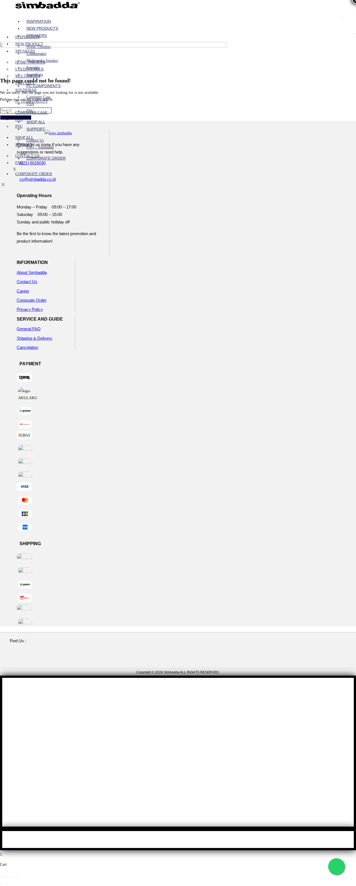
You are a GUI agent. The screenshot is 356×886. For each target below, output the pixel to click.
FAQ (19, 163)
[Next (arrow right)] (7, 883)
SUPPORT (35, 129)
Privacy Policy (30, 309)
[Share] (12, 876)
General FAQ (29, 328)
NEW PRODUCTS (42, 28)
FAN (30, 104)
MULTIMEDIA (27, 76)
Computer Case (38, 97)
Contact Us (27, 281)
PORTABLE (25, 83)
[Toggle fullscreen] (7, 876)
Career (23, 291)
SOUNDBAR (25, 90)
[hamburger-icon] (343, 18)
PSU (19, 126)
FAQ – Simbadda (40, 147)
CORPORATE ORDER (46, 158)
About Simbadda (32, 272)
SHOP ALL (35, 122)
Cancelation (27, 347)
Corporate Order (31, 300)
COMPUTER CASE (31, 112)
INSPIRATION (38, 21)
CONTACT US (27, 156)
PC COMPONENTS (43, 86)
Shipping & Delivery (34, 338)
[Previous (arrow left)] (2, 883)
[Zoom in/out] (2, 876)
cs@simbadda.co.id (37, 179)
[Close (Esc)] (17, 876)
